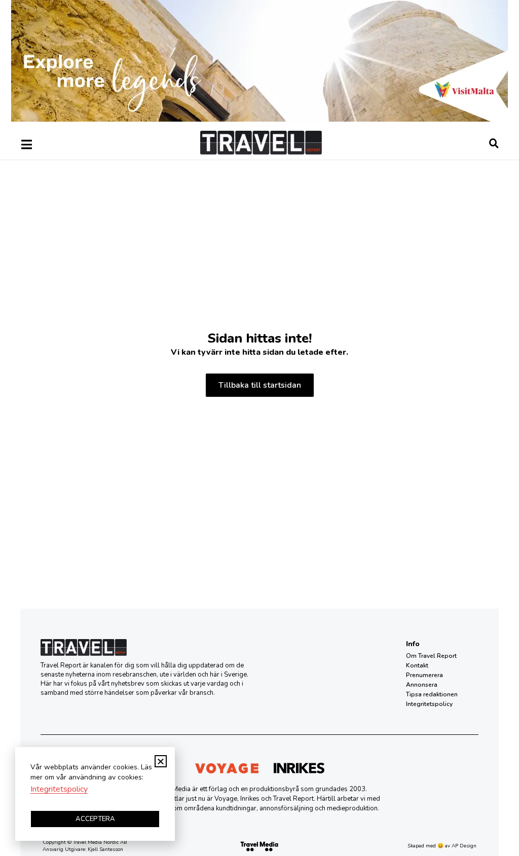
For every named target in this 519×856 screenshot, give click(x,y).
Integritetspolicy (429, 704)
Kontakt (417, 665)
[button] (161, 761)
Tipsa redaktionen (432, 694)
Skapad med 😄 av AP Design (441, 845)
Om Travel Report (431, 656)
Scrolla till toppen (493, 797)
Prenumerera (424, 675)
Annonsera (421, 685)
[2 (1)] (259, 119)
